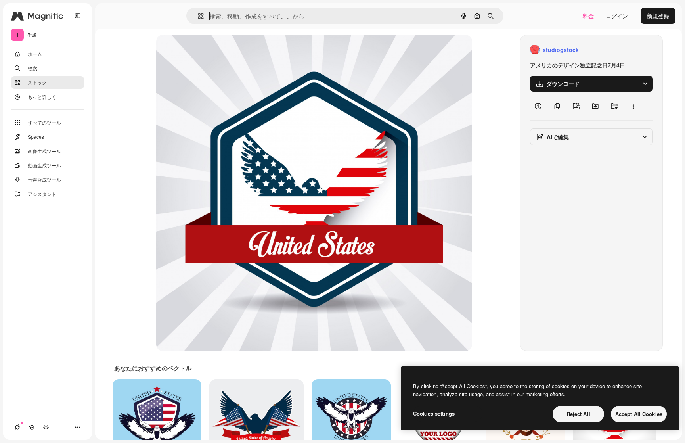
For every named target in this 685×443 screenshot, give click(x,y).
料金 (588, 16)
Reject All (578, 414)
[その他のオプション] (633, 106)
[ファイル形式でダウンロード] (645, 84)
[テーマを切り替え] (46, 427)
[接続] (17, 427)
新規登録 (658, 16)
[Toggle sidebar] (77, 16)
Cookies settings (434, 413)
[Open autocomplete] (198, 16)
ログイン (617, 16)
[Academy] (31, 427)
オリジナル (211, 50)
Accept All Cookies (638, 414)
